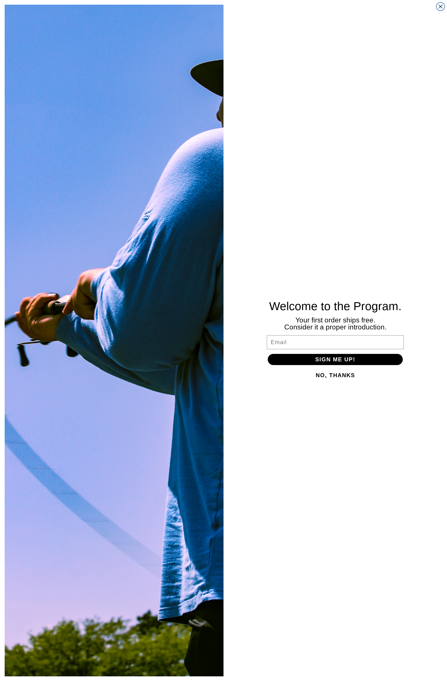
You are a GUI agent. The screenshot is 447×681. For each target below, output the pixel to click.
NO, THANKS (335, 375)
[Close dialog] (440, 6)
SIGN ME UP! (335, 359)
